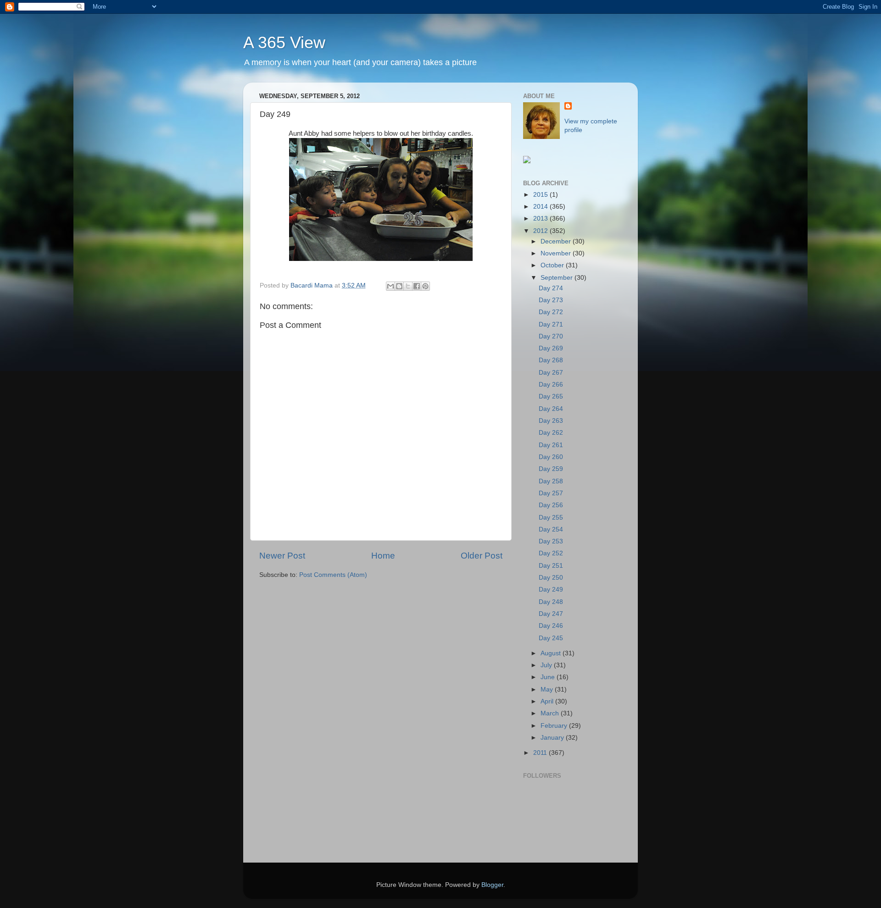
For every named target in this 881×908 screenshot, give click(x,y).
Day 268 (551, 360)
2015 (541, 194)
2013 (541, 218)
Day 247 (551, 613)
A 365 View (284, 42)
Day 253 (551, 541)
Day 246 (551, 625)
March (551, 713)
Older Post (481, 555)
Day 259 (551, 468)
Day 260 (551, 457)
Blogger (492, 884)
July (547, 665)
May (548, 689)
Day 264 (551, 408)
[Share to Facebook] (416, 286)
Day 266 (551, 384)
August (552, 653)
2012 (541, 230)
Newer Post (282, 555)
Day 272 (551, 312)
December (557, 241)
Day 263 (551, 420)
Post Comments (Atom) (333, 574)
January (553, 737)
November (557, 253)
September (557, 277)
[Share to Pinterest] (425, 286)
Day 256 (551, 505)
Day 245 (551, 638)
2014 (541, 206)
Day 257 (551, 493)
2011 (541, 752)
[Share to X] (408, 286)
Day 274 (551, 288)
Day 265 (551, 396)
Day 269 (551, 348)
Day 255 (551, 517)
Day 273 (551, 300)
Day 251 (551, 565)
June (549, 677)
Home (383, 555)
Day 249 (551, 589)
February (555, 725)
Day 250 (551, 577)
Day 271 (551, 324)
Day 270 (551, 336)
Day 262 (551, 432)
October (553, 265)
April (548, 701)
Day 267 (551, 372)
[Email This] (390, 286)
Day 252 (551, 553)
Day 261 (551, 445)
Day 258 (551, 481)
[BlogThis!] (399, 286)
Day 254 (551, 529)
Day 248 (551, 601)
